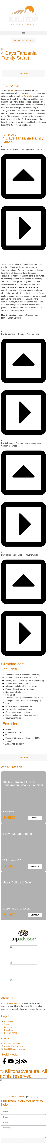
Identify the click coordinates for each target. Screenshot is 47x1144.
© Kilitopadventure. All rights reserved (23, 1074)
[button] (23, 33)
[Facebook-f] (4, 1061)
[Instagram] (17, 1061)
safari (13, 90)
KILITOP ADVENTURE (11, 1003)
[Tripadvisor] (24, 1061)
